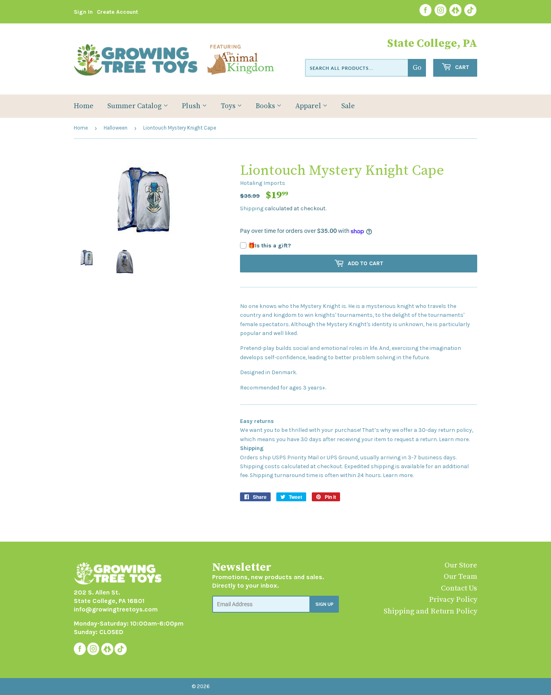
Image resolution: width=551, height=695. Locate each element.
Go (417, 67)
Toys (229, 106)
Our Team (460, 576)
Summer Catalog (135, 106)
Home (84, 106)
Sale (348, 106)
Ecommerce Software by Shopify (310, 686)
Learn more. (454, 439)
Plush (192, 106)
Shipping (251, 208)
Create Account (117, 11)
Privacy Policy (453, 599)
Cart (461, 67)
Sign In (83, 11)
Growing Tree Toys (236, 686)
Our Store (461, 565)
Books (266, 106)
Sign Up (324, 604)
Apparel (309, 106)
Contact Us (459, 588)
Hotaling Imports (262, 183)
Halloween (115, 128)
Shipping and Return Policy (430, 611)
